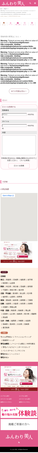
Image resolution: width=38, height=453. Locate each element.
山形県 (12, 283)
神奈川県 (13, 290)
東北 (2, 280)
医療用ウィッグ (8, 340)
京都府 (5, 307)
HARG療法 (31, 344)
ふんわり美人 (14, 449)
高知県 (5, 317)
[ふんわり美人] (13, 3)
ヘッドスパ (15, 354)
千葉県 (5, 290)
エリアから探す (5, 396)
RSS (19, 442)
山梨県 (12, 297)
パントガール (8, 350)
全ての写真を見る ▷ (19, 91)
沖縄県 (20, 321)
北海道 (3, 276)
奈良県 (22, 304)
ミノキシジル (20, 350)
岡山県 (28, 310)
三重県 (30, 300)
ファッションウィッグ (22, 337)
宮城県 (15, 280)
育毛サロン (5, 354)
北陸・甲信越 (6, 293)
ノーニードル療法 (18, 344)
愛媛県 (33, 314)
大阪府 (15, 304)
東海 (2, 300)
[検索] (30, 3)
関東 (2, 286)
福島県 (22, 280)
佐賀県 (28, 321)
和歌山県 (13, 307)
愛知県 (8, 300)
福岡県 (13, 321)
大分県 (19, 324)
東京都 (15, 286)
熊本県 (12, 324)
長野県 (19, 297)
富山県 (22, 293)
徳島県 (19, 314)
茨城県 (22, 286)
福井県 (5, 297)
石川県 (29, 293)
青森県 (8, 280)
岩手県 (30, 280)
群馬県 (30, 286)
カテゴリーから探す (6, 399)
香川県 (26, 314)
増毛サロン (5, 357)
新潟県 (15, 293)
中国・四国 (5, 310)
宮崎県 (26, 324)
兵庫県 (30, 304)
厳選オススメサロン (6, 402)
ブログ (5, 8)
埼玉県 (8, 286)
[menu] (35, 3)
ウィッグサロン (6, 337)
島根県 (20, 310)
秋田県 (5, 283)
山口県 (12, 314)
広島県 (5, 314)
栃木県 (21, 290)
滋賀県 (8, 304)
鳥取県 (13, 310)
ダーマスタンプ (24, 347)
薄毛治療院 (5, 344)
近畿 (2, 304)
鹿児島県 (6, 327)
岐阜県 (15, 300)
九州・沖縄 (5, 321)
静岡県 (22, 300)
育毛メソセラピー (9, 347)
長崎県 (5, 324)
